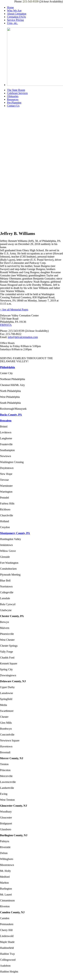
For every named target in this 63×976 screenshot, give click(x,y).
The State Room (16, 90)
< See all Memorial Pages (14, 309)
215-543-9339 (30, 1)
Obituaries (12, 96)
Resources (12, 99)
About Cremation (16, 13)
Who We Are (14, 10)
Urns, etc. (12, 23)
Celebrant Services (17, 93)
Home (10, 7)
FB (2, 324)
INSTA (8, 324)
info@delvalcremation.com (23, 337)
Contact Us (13, 105)
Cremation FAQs (16, 16)
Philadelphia (7, 367)
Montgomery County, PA (15, 533)
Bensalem (5, 420)
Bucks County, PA (11, 414)
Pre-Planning (14, 102)
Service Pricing (15, 19)
